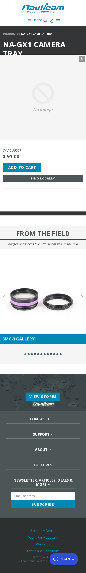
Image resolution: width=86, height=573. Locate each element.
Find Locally (43, 178)
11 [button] (57, 354)
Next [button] (82, 296)
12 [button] (61, 354)
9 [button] (51, 354)
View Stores (43, 396)
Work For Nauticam (43, 537)
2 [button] (29, 354)
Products (10, 34)
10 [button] (54, 354)
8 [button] (48, 354)
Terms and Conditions (43, 551)
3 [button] (32, 354)
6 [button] (41, 354)
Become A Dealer (43, 530)
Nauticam (47, 557)
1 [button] (25, 354)
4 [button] (35, 354)
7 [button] (45, 354)
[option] (43, 296)
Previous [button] (4, 296)
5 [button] (38, 354)
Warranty (43, 544)
